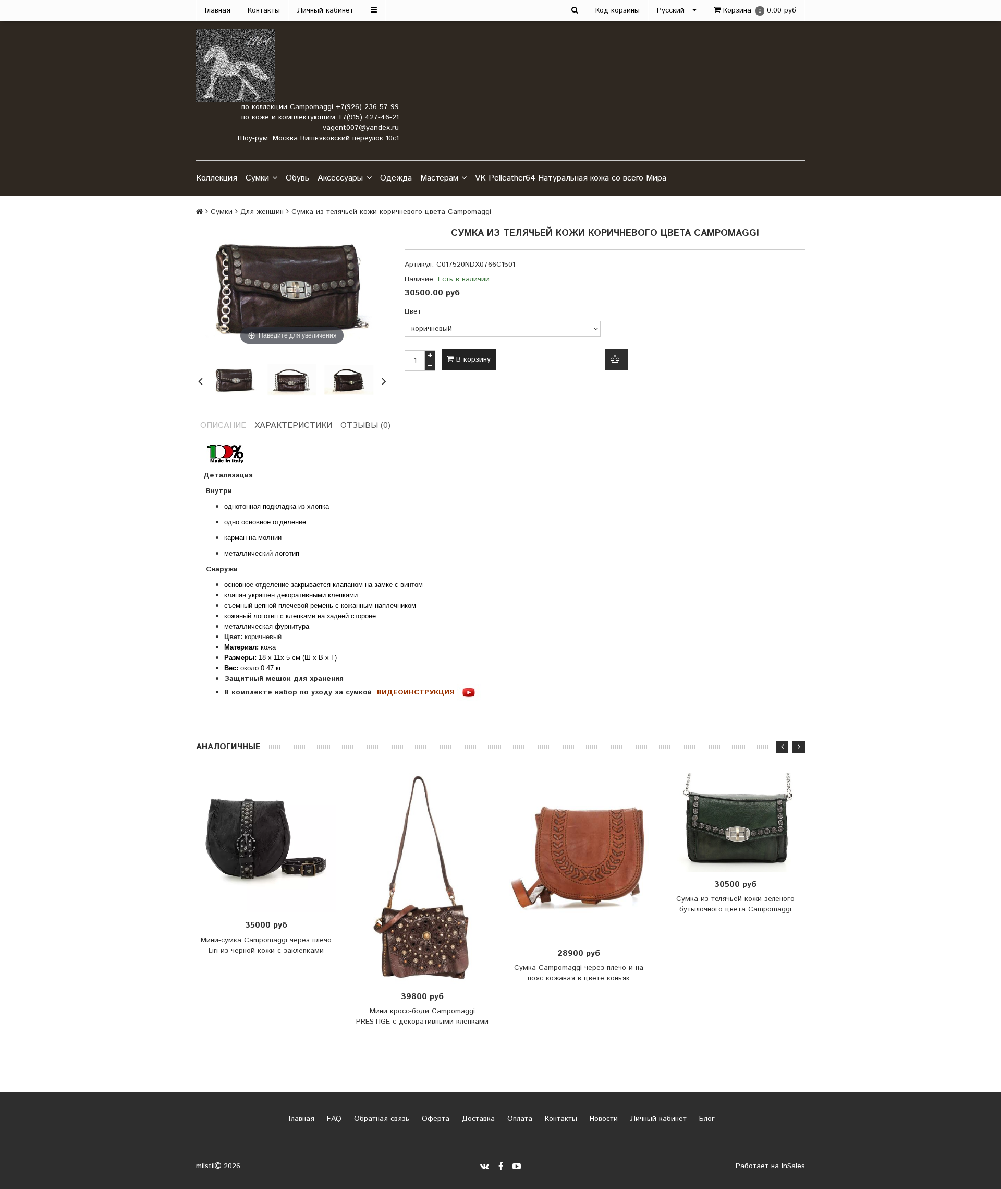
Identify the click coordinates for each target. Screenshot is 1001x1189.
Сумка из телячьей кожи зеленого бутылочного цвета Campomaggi (735, 904)
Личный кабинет (325, 10)
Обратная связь (380, 1118)
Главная (217, 10)
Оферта (434, 1118)
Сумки (257, 178)
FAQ (332, 1118)
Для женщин (262, 212)
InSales (793, 1166)
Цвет (413, 311)
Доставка (477, 1118)
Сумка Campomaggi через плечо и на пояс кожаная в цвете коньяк (578, 973)
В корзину (472, 359)
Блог (706, 1118)
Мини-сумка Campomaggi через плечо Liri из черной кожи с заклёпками (266, 945)
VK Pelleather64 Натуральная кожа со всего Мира (570, 178)
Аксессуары (340, 178)
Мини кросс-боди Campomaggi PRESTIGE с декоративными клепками (422, 1016)
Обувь (297, 178)
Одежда (396, 178)
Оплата (518, 1118)
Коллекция (216, 178)
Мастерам (439, 178)
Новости (602, 1118)
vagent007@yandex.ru (361, 128)
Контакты (264, 10)
